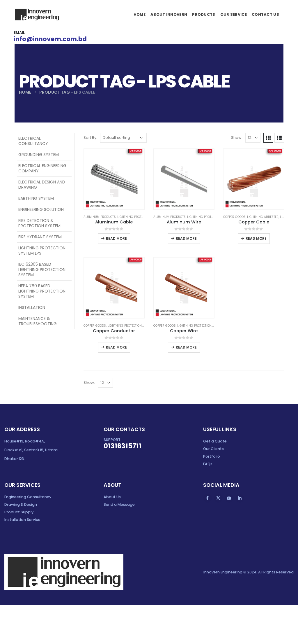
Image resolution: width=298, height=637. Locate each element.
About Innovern (168, 14)
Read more (116, 238)
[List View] (279, 138)
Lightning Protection (134, 217)
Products (203, 14)
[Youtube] (229, 498)
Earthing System (36, 198)
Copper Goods (234, 217)
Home (140, 14)
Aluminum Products (100, 217)
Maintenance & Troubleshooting (37, 321)
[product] (114, 179)
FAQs (207, 463)
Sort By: (90, 137)
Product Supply (18, 512)
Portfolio (211, 456)
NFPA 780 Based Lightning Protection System (41, 291)
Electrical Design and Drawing (41, 184)
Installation (31, 307)
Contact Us (265, 14)
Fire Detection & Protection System (39, 223)
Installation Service (22, 519)
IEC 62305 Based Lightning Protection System (41, 269)
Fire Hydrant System (40, 237)
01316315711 (122, 446)
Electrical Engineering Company (42, 168)
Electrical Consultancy (33, 140)
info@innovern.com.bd (50, 39)
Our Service (233, 14)
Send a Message (119, 504)
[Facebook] (207, 498)
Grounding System (38, 155)
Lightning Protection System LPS (41, 250)
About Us (112, 496)
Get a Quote (215, 441)
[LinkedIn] (239, 498)
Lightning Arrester (263, 217)
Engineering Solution (41, 209)
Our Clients (213, 448)
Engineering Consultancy (27, 496)
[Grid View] (268, 138)
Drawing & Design (20, 504)
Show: (236, 137)
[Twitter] (218, 498)
